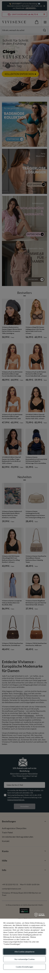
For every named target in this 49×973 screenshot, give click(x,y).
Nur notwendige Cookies (25, 959)
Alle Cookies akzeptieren (24, 952)
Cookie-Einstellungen (24, 967)
